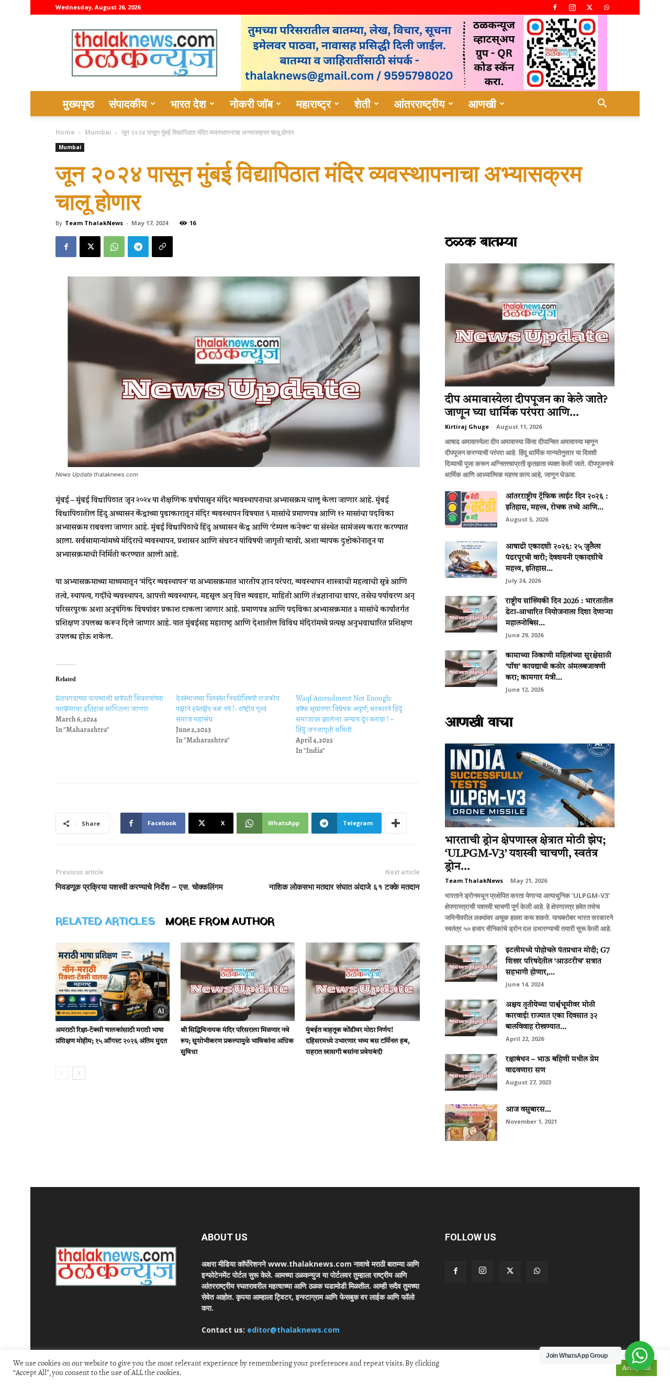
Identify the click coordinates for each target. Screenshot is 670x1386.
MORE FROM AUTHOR (219, 922)
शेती (362, 103)
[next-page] (78, 1073)
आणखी (482, 103)
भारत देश (188, 103)
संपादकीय (128, 103)
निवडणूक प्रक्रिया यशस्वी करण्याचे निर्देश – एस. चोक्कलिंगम (139, 887)
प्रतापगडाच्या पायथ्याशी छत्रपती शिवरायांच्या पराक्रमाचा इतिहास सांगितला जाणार (109, 703)
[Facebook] (555, 7)
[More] (396, 823)
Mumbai (98, 132)
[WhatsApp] (607, 7)
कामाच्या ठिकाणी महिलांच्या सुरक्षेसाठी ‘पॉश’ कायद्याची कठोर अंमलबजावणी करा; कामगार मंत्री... (558, 666)
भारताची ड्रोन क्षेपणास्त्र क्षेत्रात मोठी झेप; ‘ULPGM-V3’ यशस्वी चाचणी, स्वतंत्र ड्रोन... (525, 853)
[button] (602, 104)
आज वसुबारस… (528, 1109)
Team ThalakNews (94, 223)
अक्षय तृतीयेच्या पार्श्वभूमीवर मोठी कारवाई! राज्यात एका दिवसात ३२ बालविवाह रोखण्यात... (552, 1015)
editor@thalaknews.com (293, 1330)
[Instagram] (572, 7)
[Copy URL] (162, 246)
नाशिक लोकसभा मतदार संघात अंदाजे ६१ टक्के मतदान (344, 887)
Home (65, 132)
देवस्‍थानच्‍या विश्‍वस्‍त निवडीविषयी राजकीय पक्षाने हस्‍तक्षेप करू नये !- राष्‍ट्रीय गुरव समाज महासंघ (228, 709)
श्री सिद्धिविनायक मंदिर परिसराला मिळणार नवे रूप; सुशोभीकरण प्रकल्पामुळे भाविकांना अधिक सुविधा (237, 1041)
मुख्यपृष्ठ (78, 103)
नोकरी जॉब (251, 103)
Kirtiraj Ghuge (467, 426)
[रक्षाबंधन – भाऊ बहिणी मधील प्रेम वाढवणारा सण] (471, 1072)
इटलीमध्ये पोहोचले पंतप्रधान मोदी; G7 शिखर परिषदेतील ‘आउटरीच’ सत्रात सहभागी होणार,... (558, 961)
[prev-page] (62, 1073)
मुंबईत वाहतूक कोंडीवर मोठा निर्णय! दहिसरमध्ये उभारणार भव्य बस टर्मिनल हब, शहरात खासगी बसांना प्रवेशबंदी (358, 1041)
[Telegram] (138, 246)
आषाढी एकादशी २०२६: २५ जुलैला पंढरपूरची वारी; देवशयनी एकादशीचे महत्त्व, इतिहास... (554, 557)
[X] (589, 7)
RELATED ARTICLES (105, 922)
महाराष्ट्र (313, 103)
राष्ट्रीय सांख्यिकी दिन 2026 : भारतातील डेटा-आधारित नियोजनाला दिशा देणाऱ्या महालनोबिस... (559, 612)
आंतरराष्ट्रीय (419, 103)
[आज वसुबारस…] (471, 1122)
